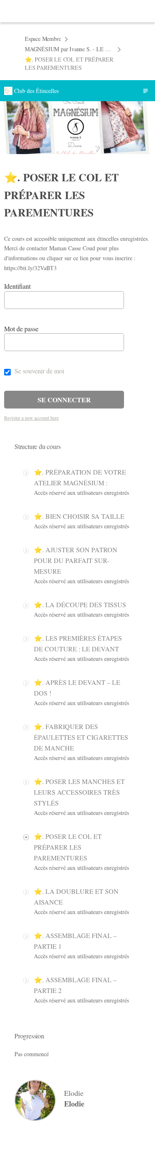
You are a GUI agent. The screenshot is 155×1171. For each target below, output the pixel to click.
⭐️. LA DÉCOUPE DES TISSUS (80, 604)
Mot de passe (21, 328)
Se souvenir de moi (38, 370)
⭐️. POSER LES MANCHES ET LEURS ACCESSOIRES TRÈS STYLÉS (79, 792)
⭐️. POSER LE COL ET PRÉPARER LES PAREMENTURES (68, 847)
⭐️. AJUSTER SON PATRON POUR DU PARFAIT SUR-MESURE (75, 560)
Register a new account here (31, 417)
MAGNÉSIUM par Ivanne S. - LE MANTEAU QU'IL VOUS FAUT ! (69, 49)
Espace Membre (43, 39)
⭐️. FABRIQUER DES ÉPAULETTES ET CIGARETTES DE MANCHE (81, 737)
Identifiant (17, 286)
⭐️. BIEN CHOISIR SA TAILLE (79, 516)
